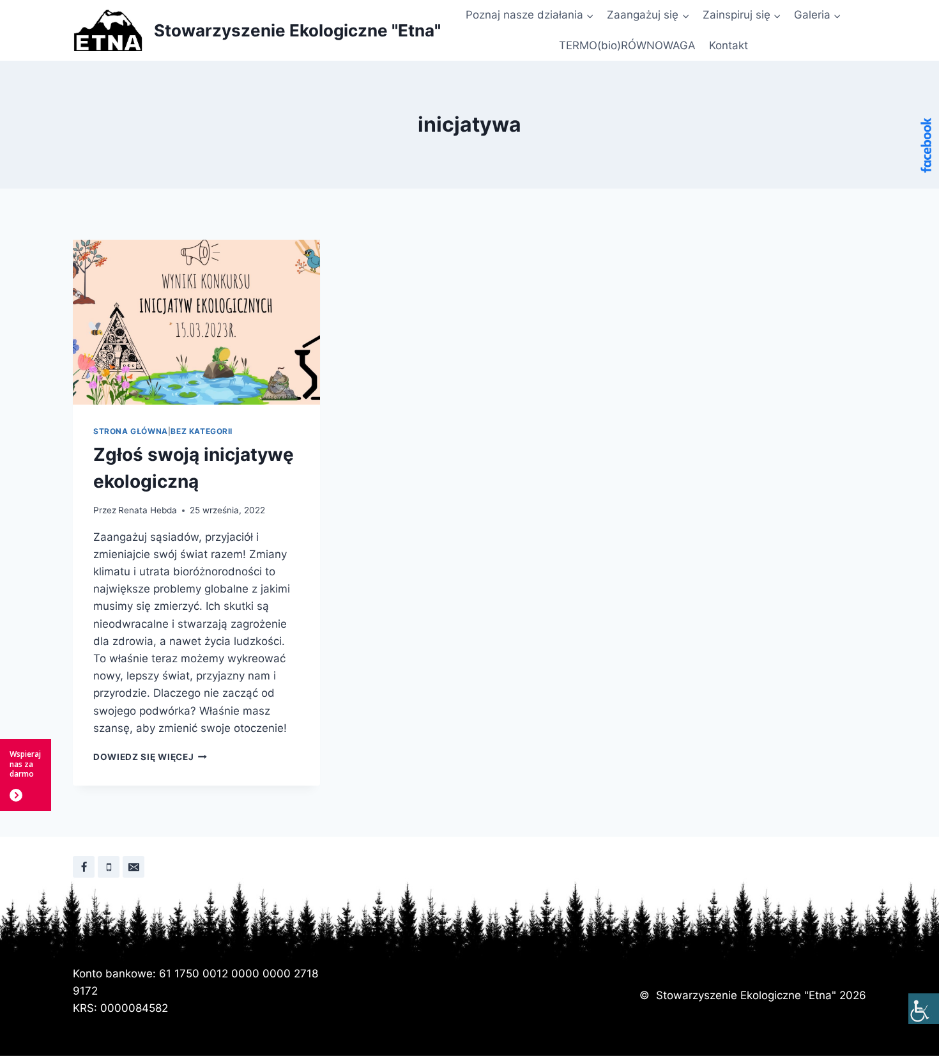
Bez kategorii (202, 431)
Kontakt (728, 45)
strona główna (130, 431)
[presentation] (196, 322)
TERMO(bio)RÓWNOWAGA (627, 45)
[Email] (133, 867)
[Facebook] (84, 867)
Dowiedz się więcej (150, 757)
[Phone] (108, 867)
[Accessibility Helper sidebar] (923, 1008)
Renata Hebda (147, 510)
